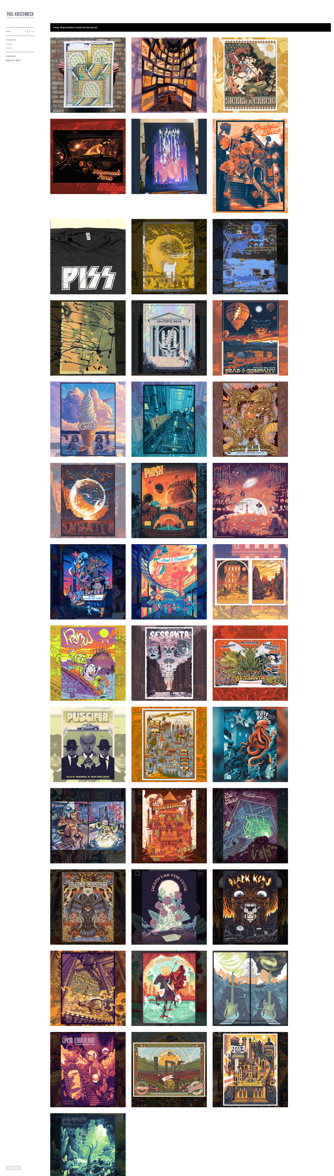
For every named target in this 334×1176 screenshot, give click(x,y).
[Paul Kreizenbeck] (20, 15)
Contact (11, 56)
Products (11, 40)
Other (9, 48)
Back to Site (13, 60)
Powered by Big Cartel (13, 1168)
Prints (9, 44)
